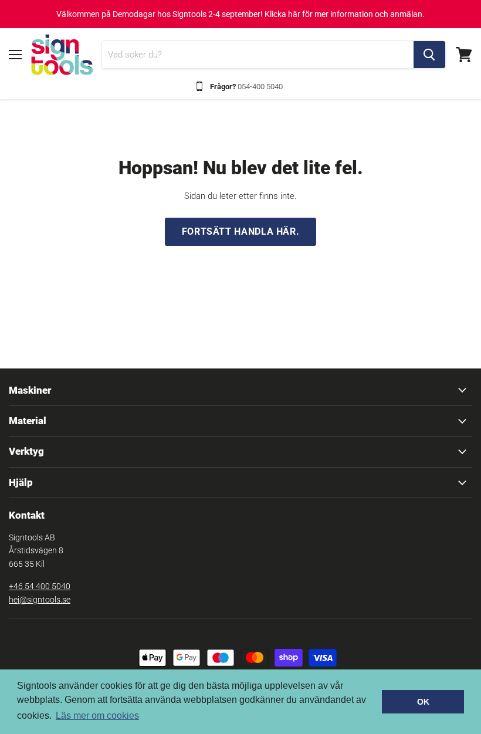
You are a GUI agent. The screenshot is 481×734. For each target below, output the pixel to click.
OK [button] (423, 701)
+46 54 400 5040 (39, 586)
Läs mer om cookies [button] (97, 716)
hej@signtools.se (39, 599)
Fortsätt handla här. (241, 231)
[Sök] (429, 54)
